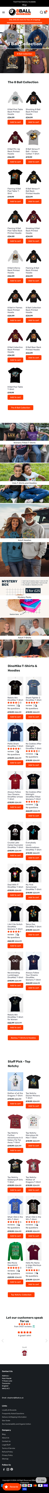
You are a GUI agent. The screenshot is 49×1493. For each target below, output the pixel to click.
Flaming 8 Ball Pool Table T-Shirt (14, 191)
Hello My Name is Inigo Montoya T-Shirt (33, 1269)
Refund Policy (7, 1452)
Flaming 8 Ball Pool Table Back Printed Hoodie (15, 230)
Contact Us (6, 1441)
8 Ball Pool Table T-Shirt (15, 388)
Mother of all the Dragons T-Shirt (15, 1094)
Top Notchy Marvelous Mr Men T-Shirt (32, 1135)
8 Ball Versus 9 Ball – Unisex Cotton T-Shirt (32, 151)
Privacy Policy (7, 1455)
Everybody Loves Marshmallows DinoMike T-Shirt (33, 846)
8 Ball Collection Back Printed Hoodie (33, 310)
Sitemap (5, 1459)
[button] (14, 702)
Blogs (24, 5)
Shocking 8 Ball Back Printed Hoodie (33, 111)
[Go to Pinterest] (11, 1470)
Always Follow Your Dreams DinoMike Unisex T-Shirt (15, 795)
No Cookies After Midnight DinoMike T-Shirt (33, 750)
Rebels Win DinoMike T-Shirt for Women (15, 1017)
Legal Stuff (6, 1445)
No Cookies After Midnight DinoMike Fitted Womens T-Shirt (33, 800)
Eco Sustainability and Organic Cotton (16, 1424)
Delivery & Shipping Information (14, 1417)
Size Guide (6, 1420)
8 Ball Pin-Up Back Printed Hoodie (14, 151)
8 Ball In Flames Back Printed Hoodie (15, 310)
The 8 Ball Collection (20, 407)
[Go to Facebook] (4, 1470)
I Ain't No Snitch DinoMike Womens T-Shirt (15, 931)
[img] (24, 1324)
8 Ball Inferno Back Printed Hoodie (14, 270)
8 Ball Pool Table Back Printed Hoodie (15, 111)
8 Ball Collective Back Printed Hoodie (15, 349)
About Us (5, 1438)
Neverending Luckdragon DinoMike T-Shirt (15, 975)
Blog (4, 1434)
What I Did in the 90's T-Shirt (33, 1222)
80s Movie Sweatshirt (14, 1268)
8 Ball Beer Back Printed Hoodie (33, 348)
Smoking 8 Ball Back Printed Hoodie (33, 230)
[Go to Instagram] (7, 1470)
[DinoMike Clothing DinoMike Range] (24, 49)
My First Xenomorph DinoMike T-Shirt (33, 887)
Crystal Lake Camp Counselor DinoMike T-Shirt (15, 845)
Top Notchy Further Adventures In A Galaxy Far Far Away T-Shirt (15, 1138)
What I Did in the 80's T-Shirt (15, 1222)
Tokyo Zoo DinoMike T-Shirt (33, 925)
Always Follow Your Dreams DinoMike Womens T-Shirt (33, 976)
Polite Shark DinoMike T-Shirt (15, 749)
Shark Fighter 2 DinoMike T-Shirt (33, 703)
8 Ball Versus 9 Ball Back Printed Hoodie (33, 191)
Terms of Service (8, 1448)
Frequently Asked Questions (13, 1413)
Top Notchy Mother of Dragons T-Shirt (33, 1179)
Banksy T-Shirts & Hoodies (23, 1038)
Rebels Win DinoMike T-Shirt (15, 703)
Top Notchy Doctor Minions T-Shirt (33, 1095)
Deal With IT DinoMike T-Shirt (15, 885)
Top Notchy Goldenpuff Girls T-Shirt (15, 1179)
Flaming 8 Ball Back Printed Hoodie (32, 270)
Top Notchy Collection (21, 1295)
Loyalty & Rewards (9, 1410)
